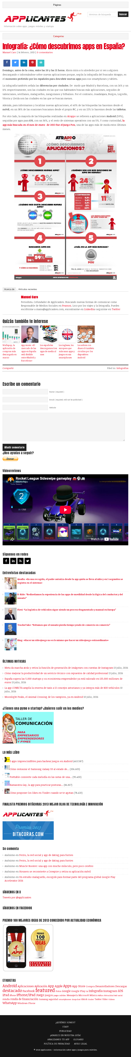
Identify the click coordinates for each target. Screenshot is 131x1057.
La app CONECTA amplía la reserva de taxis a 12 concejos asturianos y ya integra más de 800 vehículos (62, 687)
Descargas (121, 986)
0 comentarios (45, 52)
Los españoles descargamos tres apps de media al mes (48, 350)
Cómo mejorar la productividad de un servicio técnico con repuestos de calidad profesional (56, 673)
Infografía (96, 991)
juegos (49, 995)
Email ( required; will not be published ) (66, 399)
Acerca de (9, 289)
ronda (6, 999)
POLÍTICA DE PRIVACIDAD (57, 1043)
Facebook (29, 991)
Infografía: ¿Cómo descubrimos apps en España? (64, 46)
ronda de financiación (24, 999)
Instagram (110, 991)
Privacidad (109, 995)
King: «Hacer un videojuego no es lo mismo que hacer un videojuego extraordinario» (62, 640)
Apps (67, 985)
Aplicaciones (26, 986)
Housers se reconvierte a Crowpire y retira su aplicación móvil (55, 871)
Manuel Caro (9, 52)
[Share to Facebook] (6, 65)
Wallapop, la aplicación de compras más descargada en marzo (10, 351)
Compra (90, 986)
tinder (91, 999)
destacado (12, 990)
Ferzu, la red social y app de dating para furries (46, 855)
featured (45, 989)
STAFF (65, 1026)
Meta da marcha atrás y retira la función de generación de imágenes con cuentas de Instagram (59, 667)
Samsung (43, 999)
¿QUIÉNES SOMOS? (65, 1022)
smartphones (65, 999)
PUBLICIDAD (65, 1030)
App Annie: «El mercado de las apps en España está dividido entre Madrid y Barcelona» (28, 353)
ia (87, 991)
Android (10, 985)
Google (66, 991)
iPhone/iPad (26, 995)
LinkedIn (89, 309)
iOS (120, 990)
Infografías (122, 368)
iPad (6, 995)
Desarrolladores (105, 986)
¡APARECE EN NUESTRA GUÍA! (65, 1035)
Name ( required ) (56, 392)
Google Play (78, 991)
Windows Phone (26, 1003)
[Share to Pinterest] (32, 65)
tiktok (84, 999)
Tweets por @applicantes (17, 897)
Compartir (8, 368)
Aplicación (40, 986)
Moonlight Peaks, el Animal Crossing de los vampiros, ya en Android (44, 696)
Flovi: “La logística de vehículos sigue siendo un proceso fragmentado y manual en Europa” (66, 609)
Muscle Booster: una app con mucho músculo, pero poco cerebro (56, 866)
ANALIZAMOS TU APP (58, 1039)
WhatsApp (10, 1003)
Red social (118, 995)
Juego (40, 995)
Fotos (58, 991)
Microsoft (83, 995)
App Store (78, 986)
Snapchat (76, 999)
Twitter (116, 309)
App (51, 986)
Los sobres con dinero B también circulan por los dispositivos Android (86, 351)
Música (93, 995)
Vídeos (111, 999)
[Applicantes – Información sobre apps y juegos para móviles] (43, 22)
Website (52, 407)
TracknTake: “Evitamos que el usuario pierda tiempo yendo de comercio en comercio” (63, 624)
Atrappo (71, 116)
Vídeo (105, 999)
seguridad (53, 999)
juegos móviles (60, 995)
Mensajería (72, 995)
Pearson (66, 305)
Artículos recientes (27, 289)
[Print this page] (41, 65)
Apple (58, 986)
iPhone (13, 995)
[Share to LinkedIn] (23, 65)
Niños (100, 995)
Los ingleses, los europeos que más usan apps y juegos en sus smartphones (67, 351)
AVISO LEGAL (80, 1043)
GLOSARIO (78, 1039)
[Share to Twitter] (15, 65)
